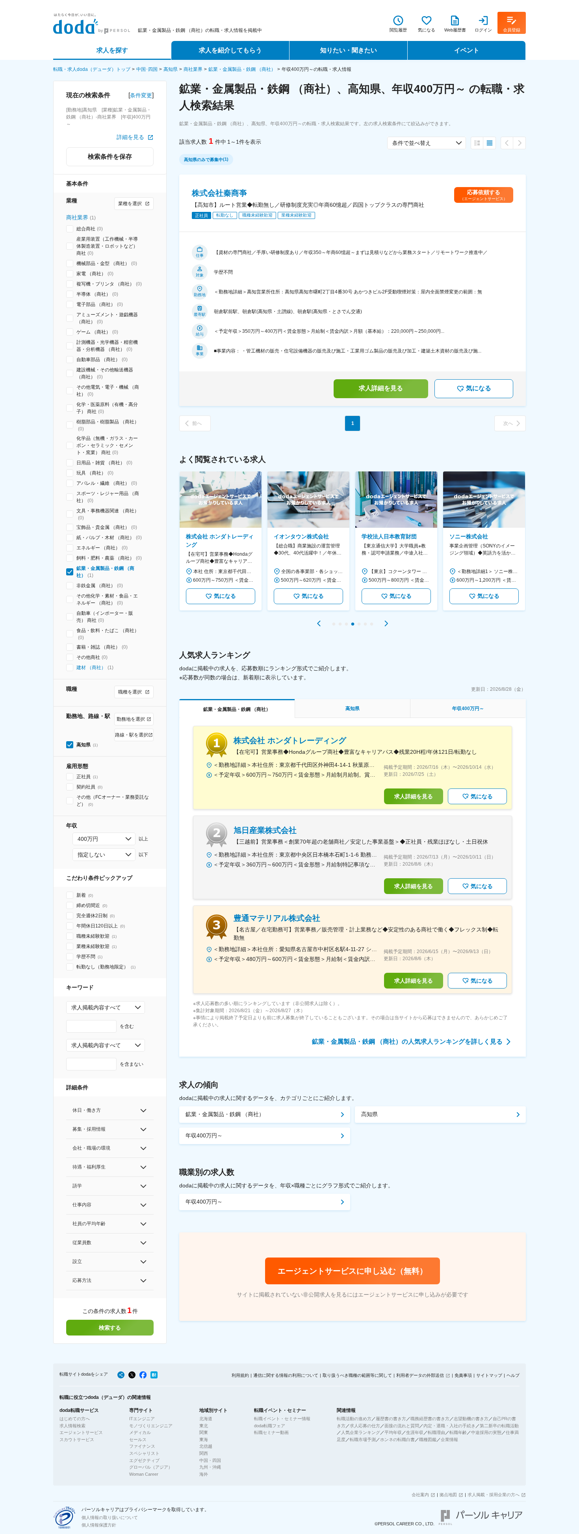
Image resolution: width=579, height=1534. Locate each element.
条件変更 (141, 95)
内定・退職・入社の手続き (449, 1425)
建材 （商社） (91, 667)
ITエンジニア (142, 1418)
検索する (110, 1327)
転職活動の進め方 (354, 1418)
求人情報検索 (72, 1425)
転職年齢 (458, 1432)
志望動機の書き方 (471, 1418)
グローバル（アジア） (151, 1467)
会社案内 (420, 1494)
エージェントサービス (81, 1432)
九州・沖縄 (210, 1467)
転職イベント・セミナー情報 (282, 1418)
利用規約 (240, 1375)
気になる (478, 388)
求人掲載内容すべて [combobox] (96, 1007)
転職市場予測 (363, 1439)
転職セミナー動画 (271, 1432)
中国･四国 (147, 69)
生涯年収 (414, 1432)
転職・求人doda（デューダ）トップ (91, 69)
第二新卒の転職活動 (499, 1425)
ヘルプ (513, 1375)
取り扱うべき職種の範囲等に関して (357, 1375)
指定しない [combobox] (91, 854)
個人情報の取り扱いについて (110, 1517)
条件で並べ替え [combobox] (411, 143)
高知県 (170, 69)
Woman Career (143, 1474)
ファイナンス (142, 1446)
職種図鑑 (427, 1439)
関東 (203, 1432)
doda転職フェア (269, 1425)
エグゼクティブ (144, 1460)
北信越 (205, 1446)
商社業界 (193, 69)
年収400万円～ (204, 1135)
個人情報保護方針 (99, 1525)
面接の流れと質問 (401, 1425)
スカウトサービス (76, 1439)
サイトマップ (489, 1375)
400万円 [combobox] (88, 839)
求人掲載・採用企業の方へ (494, 1494)
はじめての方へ (74, 1418)
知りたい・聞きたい (348, 50)
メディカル (140, 1432)
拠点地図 (448, 1494)
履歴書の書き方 (391, 1418)
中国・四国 (210, 1460)
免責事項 (463, 1375)
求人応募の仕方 (365, 1425)
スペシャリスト (144, 1453)
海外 (203, 1474)
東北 (203, 1425)
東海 (203, 1439)
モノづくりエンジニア (151, 1425)
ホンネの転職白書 (397, 1439)
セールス (138, 1439)
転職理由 (436, 1432)
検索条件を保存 (110, 156)
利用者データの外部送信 (420, 1375)
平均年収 (393, 1432)
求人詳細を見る (381, 388)
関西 (203, 1453)
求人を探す (112, 50)
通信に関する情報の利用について (285, 1375)
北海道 (205, 1418)
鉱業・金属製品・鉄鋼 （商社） (242, 69)
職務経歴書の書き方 (429, 1418)
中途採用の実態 (486, 1432)
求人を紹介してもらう (230, 50)
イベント (466, 50)
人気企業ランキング (360, 1432)
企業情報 (449, 1439)
